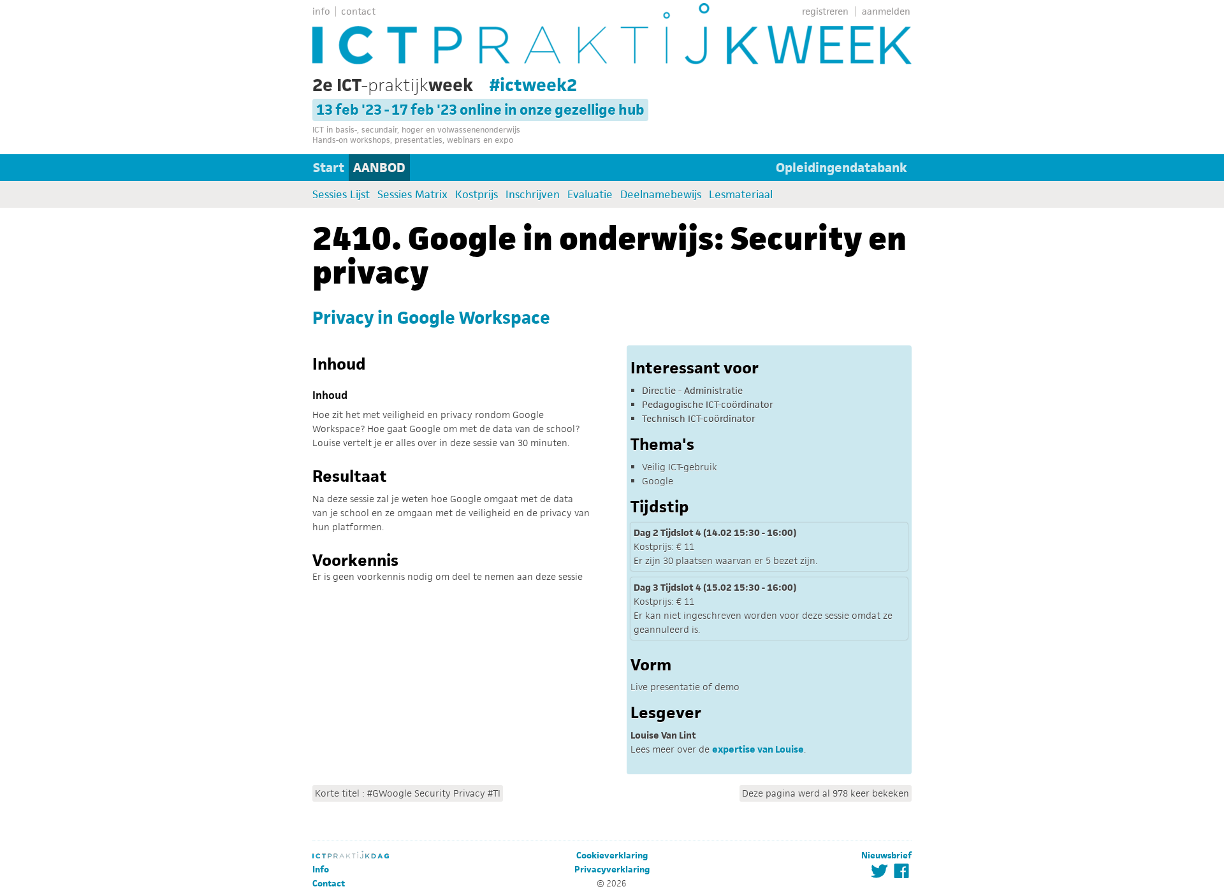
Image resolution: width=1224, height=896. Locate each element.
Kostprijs (476, 194)
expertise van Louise (758, 749)
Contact (328, 883)
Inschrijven (533, 194)
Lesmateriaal (741, 194)
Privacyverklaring (612, 869)
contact (358, 11)
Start (328, 167)
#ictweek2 (533, 84)
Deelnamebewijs (660, 194)
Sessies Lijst (341, 194)
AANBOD (379, 167)
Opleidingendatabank (841, 167)
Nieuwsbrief (886, 855)
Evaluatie (590, 194)
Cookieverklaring (612, 855)
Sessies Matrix (412, 194)
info (321, 11)
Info (320, 869)
